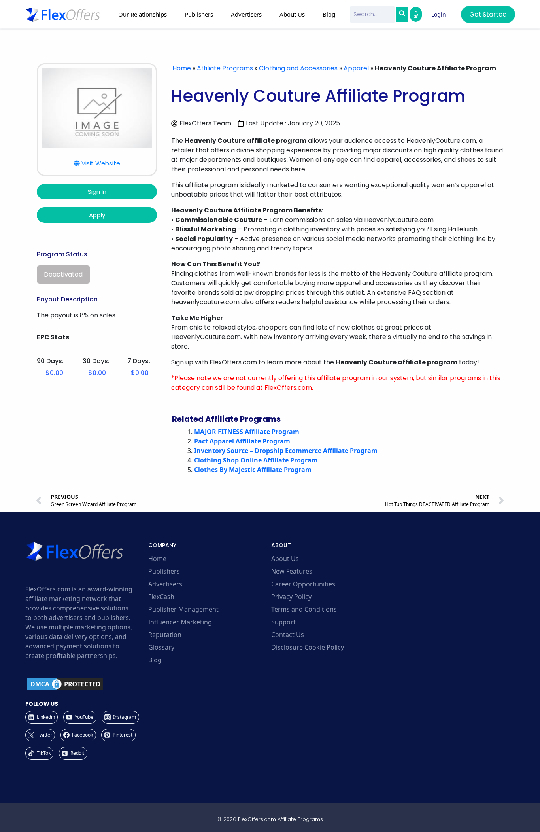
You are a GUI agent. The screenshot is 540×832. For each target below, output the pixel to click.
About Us (285, 558)
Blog (329, 14)
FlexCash (161, 596)
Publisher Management (183, 609)
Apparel (356, 68)
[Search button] (402, 14)
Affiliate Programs (225, 68)
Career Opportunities (303, 584)
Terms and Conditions (304, 609)
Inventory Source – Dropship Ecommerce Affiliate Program (286, 450)
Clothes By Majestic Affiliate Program (253, 469)
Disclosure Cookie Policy (307, 647)
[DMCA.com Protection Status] (85, 684)
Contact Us (287, 634)
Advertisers (165, 584)
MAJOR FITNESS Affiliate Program (246, 431)
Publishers (164, 571)
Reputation (164, 634)
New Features (291, 571)
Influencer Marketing (180, 622)
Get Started (488, 14)
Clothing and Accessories (298, 68)
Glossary (161, 647)
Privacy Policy (291, 596)
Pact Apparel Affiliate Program (242, 441)
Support (283, 622)
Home (181, 68)
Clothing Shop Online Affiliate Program (256, 460)
